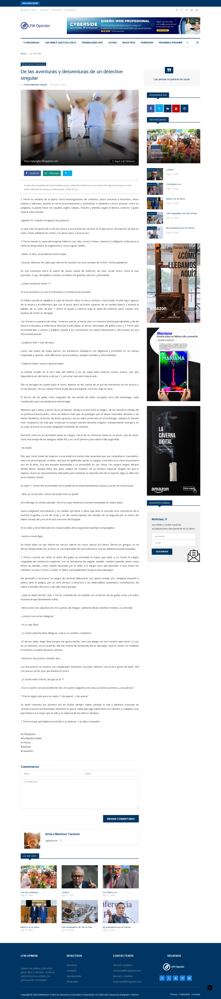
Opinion (156, 147)
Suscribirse (162, 551)
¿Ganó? (66, 892)
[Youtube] (192, 9)
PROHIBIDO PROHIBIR (170, 42)
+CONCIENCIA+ (31, 42)
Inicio (23, 53)
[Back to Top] (209, 987)
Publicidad (56, 9)
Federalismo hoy (92, 42)
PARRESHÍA (147, 42)
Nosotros (44, 9)
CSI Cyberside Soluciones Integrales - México (116, 994)
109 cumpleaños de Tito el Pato (77, 927)
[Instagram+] (187, 9)
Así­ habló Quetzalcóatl (61, 42)
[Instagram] (182, 978)
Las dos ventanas (29, 892)
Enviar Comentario (121, 819)
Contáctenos (70, 9)
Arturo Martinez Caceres (35, 84)
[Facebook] (177, 9)
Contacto (196, 994)
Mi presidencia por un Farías (117, 927)
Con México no (110, 892)
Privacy (173, 994)
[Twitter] (182, 9)
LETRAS (112, 42)
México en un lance (30, 927)
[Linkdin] (197, 9)
